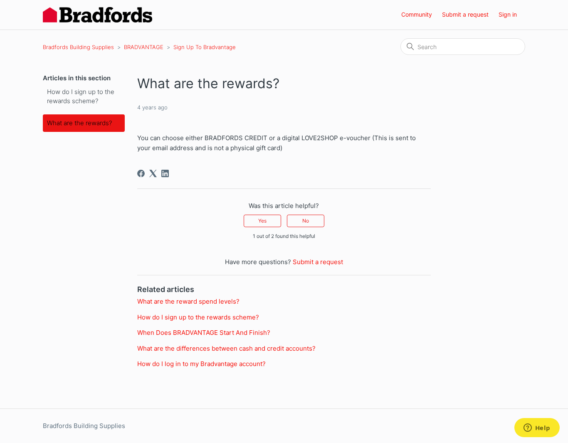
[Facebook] (141, 173)
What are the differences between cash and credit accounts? (226, 348)
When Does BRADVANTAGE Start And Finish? (203, 333)
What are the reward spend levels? (188, 301)
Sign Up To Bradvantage (204, 47)
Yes (262, 221)
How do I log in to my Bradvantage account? (201, 364)
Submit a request (465, 14)
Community (416, 14)
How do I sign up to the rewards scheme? (80, 96)
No (305, 221)
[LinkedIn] (165, 173)
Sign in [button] (508, 14)
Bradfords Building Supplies (78, 47)
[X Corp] (153, 173)
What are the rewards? (79, 123)
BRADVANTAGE (143, 47)
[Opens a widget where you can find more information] (537, 428)
